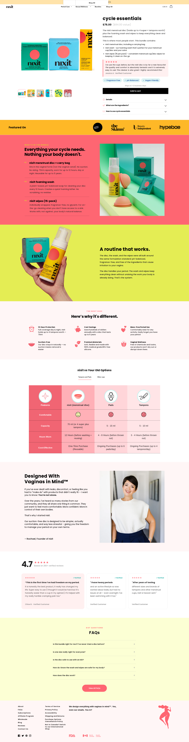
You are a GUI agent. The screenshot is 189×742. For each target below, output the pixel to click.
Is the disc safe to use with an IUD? (68, 660)
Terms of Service (52, 706)
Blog (20, 722)
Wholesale (22, 719)
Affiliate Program (26, 716)
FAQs (20, 710)
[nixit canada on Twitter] (23, 735)
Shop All (109, 7)
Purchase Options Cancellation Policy (54, 720)
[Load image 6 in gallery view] (68, 93)
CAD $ (165, 7)
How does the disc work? (64, 675)
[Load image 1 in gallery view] (22, 93)
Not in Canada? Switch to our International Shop (55, 727)
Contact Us (23, 729)
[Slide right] (91, 50)
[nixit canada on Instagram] (30, 735)
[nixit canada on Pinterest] (26, 735)
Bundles (98, 7)
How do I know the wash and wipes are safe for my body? (79, 667)
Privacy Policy (51, 710)
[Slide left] (21, 50)
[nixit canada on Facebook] (19, 735)
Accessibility (51, 713)
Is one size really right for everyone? (69, 652)
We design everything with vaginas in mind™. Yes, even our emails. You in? (92, 708)
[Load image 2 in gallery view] (31, 93)
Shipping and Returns (54, 716)
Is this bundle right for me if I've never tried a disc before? (79, 644)
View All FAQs (94, 688)
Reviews (21, 726)
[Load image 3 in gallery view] (40, 93)
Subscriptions (24, 713)
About (21, 706)
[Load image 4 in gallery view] (49, 93)
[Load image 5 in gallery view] (59, 93)
